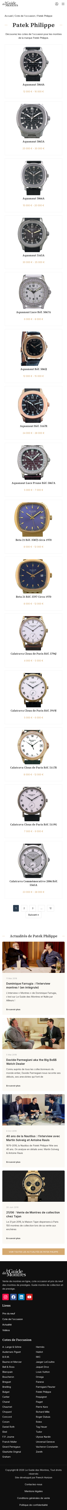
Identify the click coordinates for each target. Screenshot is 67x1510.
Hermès (40, 1346)
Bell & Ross (8, 1366)
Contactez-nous (33, 1484)
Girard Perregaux (11, 1446)
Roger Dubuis (43, 1416)
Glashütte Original (11, 1451)
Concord (7, 1416)
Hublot (39, 1351)
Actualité (7, 1324)
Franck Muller (9, 1441)
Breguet (6, 1381)
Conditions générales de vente (33, 1498)
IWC (38, 1356)
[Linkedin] (21, 1297)
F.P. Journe (8, 1436)
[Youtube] (29, 1297)
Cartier (6, 1396)
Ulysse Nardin (43, 1436)
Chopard (7, 1411)
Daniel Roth (8, 1426)
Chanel (6, 1401)
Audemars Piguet (11, 1351)
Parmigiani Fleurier (45, 1386)
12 (51, 908)
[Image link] (14, 1272)
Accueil (9, 15)
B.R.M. (6, 1356)
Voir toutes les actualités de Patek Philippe (33, 1252)
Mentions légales (33, 1491)
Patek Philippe (43, 1391)
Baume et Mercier (12, 1361)
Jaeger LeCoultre (45, 1361)
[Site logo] (10, 3)
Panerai (40, 1381)
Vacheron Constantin (47, 1446)
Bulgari (6, 1391)
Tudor (39, 1431)
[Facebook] (13, 1297)
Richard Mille (43, 1411)
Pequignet (41, 1396)
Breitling (6, 1386)
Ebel (4, 1431)
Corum (6, 1421)
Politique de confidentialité (33, 1504)
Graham (6, 1456)
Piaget (39, 1401)
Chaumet (7, 1406)
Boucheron (8, 1376)
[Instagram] (5, 1297)
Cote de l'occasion (25, 15)
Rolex (39, 1421)
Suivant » (33, 914)
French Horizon (44, 1477)
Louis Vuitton (43, 1371)
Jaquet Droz (42, 1366)
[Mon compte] (56, 4)
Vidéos (6, 1330)
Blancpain (7, 1371)
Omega (40, 1376)
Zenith (39, 1451)
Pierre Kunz (42, 1406)
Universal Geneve (45, 1441)
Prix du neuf (8, 1313)
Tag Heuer (41, 1426)
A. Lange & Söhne (11, 1346)
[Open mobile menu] (63, 4)
